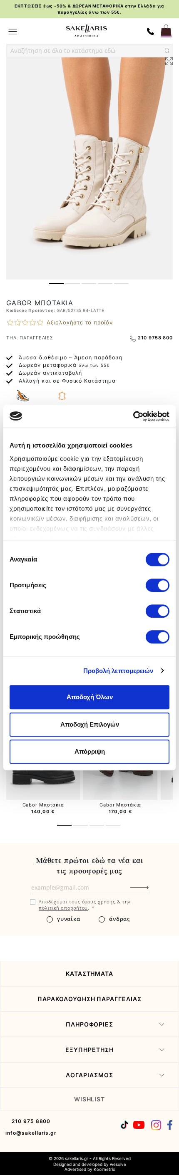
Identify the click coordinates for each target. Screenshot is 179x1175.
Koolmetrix (104, 1169)
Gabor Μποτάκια (43, 805)
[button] (56, 283)
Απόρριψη (90, 751)
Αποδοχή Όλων (90, 696)
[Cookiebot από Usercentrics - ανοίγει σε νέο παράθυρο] (133, 416)
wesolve (118, 1164)
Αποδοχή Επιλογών (89, 724)
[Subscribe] (153, 892)
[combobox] (89, 50)
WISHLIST (89, 1099)
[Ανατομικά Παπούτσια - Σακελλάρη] (86, 30)
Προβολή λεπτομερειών (118, 670)
